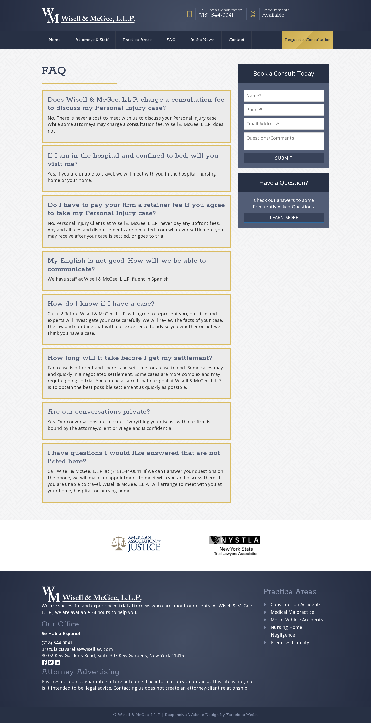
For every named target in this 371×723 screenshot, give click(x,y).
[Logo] (89, 15)
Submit (284, 158)
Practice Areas (137, 39)
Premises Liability (290, 642)
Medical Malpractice (292, 612)
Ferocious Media (242, 714)
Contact (236, 39)
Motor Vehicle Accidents (297, 620)
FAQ (171, 39)
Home (55, 39)
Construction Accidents (296, 604)
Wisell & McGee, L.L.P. (140, 714)
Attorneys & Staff (91, 39)
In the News (202, 39)
